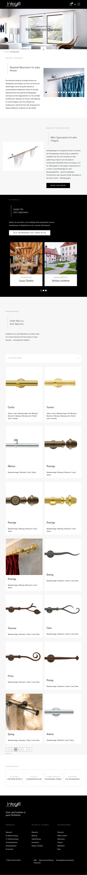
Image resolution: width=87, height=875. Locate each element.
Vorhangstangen (11, 846)
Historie (60, 842)
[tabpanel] (64, 82)
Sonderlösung (36, 839)
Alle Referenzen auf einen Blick (29, 233)
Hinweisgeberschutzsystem (65, 860)
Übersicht (9, 832)
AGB (35, 860)
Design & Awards (37, 846)
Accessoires (9, 849)
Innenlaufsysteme (11, 842)
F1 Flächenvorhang (12, 839)
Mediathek (61, 846)
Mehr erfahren (58, 185)
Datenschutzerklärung (46, 860)
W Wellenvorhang (12, 836)
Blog (58, 849)
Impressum (37, 863)
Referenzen (61, 839)
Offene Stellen (62, 836)
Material (34, 836)
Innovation (35, 842)
